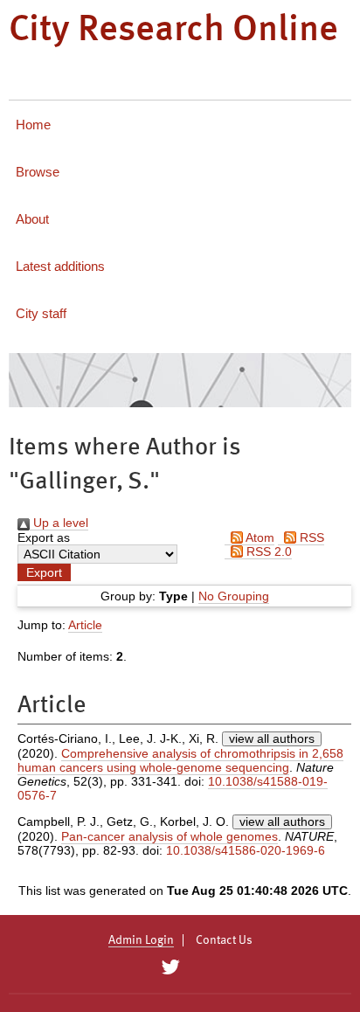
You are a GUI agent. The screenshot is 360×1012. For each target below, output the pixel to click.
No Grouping (233, 596)
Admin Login (141, 940)
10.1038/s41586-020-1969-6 (245, 850)
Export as (43, 537)
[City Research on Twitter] (169, 967)
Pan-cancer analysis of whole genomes (169, 836)
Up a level (59, 523)
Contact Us (224, 940)
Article (85, 625)
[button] (44, 572)
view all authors (272, 738)
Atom (258, 537)
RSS (310, 537)
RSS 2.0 (267, 551)
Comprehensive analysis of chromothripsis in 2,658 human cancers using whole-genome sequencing (180, 760)
